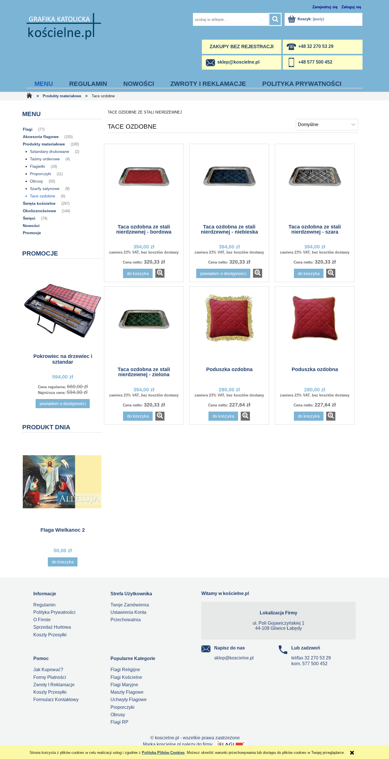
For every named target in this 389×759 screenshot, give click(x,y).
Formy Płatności (49, 677)
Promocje (32, 232)
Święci (29, 218)
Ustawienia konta (128, 612)
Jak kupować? (48, 669)
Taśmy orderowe (45, 159)
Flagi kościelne (126, 677)
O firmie (42, 619)
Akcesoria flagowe (41, 136)
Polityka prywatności (54, 612)
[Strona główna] (63, 25)
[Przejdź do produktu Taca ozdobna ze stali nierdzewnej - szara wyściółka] (315, 183)
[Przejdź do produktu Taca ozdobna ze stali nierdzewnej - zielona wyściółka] (144, 326)
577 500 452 (314, 663)
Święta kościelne (39, 203)
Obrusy (36, 181)
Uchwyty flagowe (128, 699)
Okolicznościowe (39, 211)
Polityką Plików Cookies (163, 752)
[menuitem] (43, 83)
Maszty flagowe (127, 692)
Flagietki (37, 166)
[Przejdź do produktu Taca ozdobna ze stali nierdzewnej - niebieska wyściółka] (229, 183)
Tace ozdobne (42, 196)
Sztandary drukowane (49, 151)
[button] (160, 273)
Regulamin (44, 604)
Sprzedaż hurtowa (52, 627)
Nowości (31, 225)
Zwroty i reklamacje (54, 684)
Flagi (27, 129)
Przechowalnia (125, 619)
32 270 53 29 (317, 657)
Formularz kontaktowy (56, 699)
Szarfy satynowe (45, 188)
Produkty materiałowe (44, 144)
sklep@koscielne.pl (234, 657)
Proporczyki (40, 173)
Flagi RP (119, 722)
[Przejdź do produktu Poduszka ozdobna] (229, 326)
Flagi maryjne (124, 684)
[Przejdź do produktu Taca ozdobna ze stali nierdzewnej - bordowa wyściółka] (144, 183)
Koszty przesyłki (50, 634)
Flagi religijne (125, 669)
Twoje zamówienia (129, 604)
